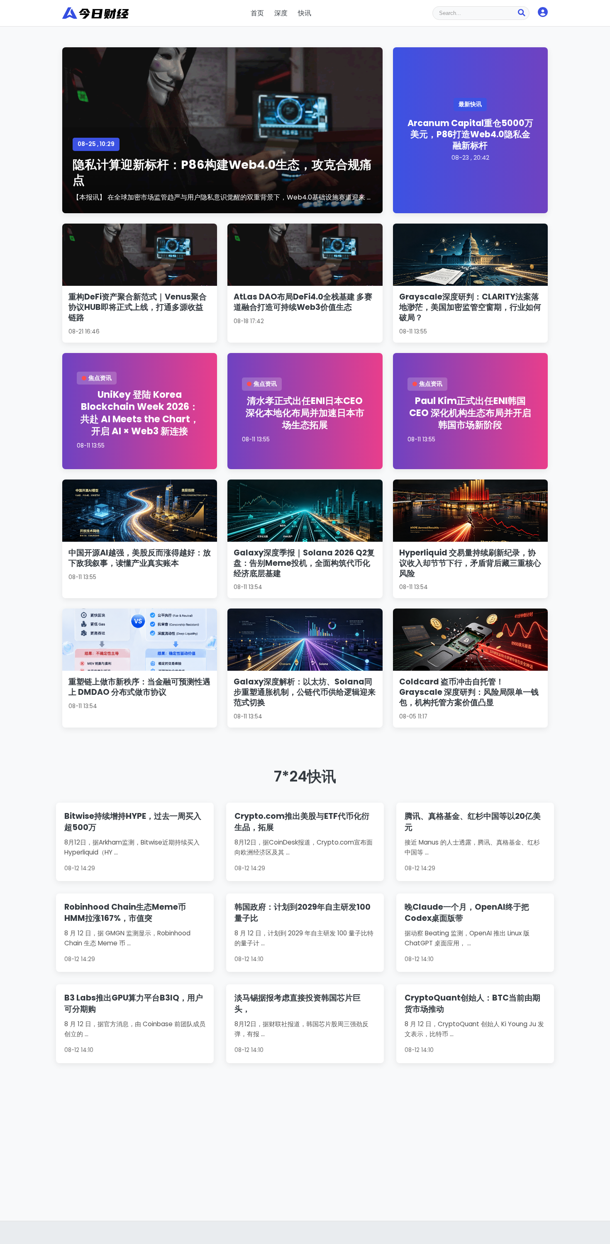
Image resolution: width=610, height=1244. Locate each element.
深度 (281, 13)
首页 (257, 13)
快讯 (304, 13)
